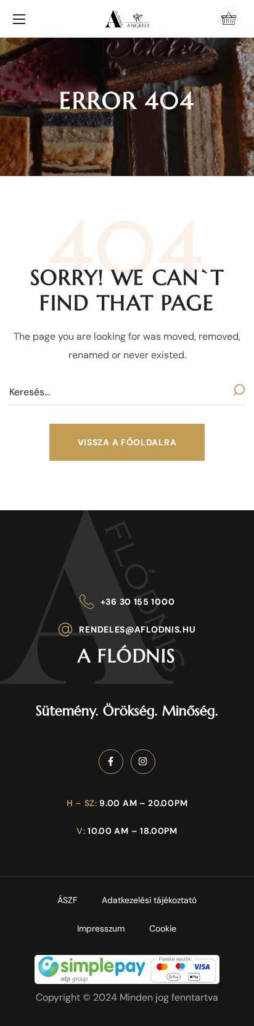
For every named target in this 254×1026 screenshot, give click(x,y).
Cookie (162, 928)
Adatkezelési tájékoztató (149, 900)
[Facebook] (111, 761)
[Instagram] (143, 761)
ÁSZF (67, 900)
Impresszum (101, 928)
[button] (228, 18)
